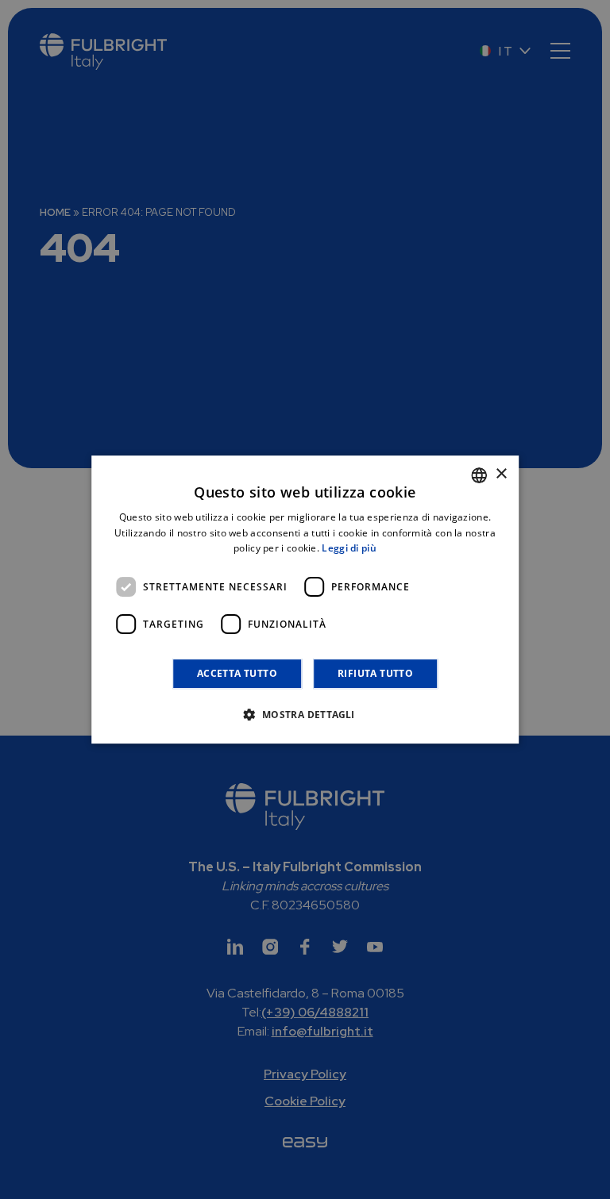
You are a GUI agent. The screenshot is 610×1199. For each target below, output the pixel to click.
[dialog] (305, 599)
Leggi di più (349, 548)
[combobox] (479, 475)
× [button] (501, 474)
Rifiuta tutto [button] (375, 673)
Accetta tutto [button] (237, 673)
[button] (304, 714)
